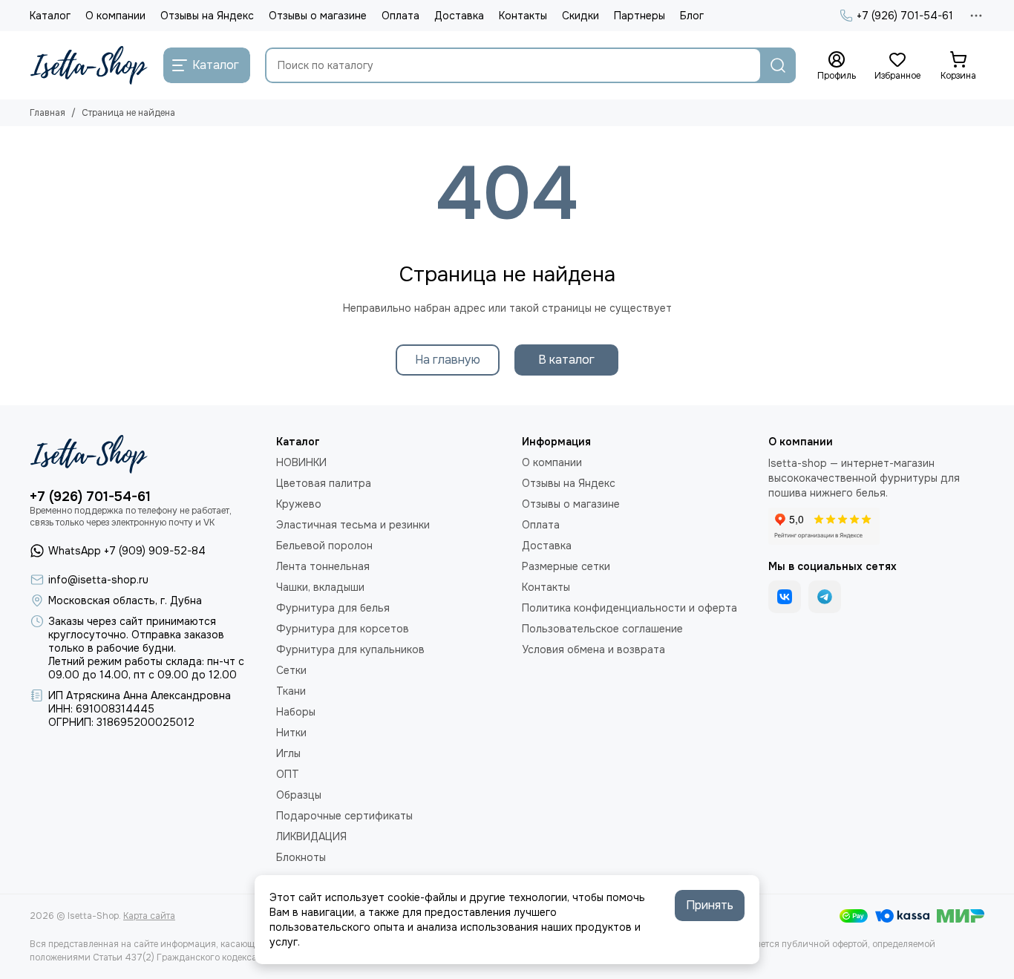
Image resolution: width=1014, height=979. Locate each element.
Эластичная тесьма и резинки (353, 524)
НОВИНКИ (301, 462)
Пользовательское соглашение (602, 628)
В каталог (566, 359)
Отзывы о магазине (318, 15)
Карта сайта (149, 916)
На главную (447, 359)
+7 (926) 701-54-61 (905, 15)
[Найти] (778, 65)
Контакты (523, 15)
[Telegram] (824, 596)
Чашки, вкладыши (320, 587)
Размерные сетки (566, 566)
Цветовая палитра (323, 483)
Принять (709, 905)
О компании (115, 15)
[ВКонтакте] (784, 596)
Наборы (295, 711)
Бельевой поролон (324, 545)
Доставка (459, 15)
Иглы (288, 753)
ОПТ (287, 774)
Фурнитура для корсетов (342, 628)
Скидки (580, 15)
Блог (692, 15)
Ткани (291, 691)
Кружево (298, 504)
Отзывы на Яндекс (207, 15)
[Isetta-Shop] (89, 65)
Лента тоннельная (323, 566)
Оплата (400, 15)
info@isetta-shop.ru (98, 579)
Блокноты (301, 857)
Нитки (291, 732)
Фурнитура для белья (333, 608)
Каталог (50, 15)
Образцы (298, 795)
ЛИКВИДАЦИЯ (311, 836)
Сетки (291, 670)
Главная (47, 113)
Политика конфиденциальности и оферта (629, 608)
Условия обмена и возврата (593, 649)
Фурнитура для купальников (350, 649)
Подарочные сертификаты (344, 815)
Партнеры (639, 15)
